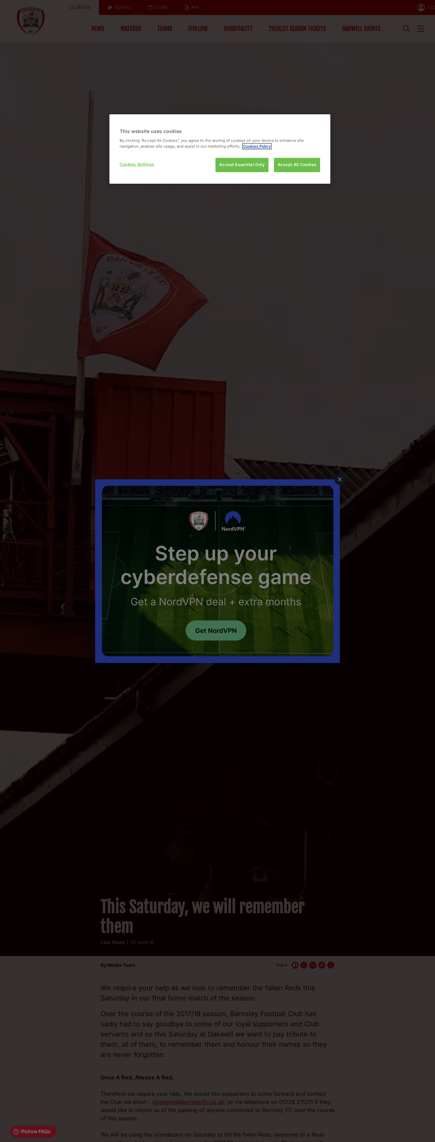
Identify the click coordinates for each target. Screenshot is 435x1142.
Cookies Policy (257, 146)
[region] (219, 149)
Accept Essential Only (242, 164)
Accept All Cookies (297, 164)
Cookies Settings (137, 164)
